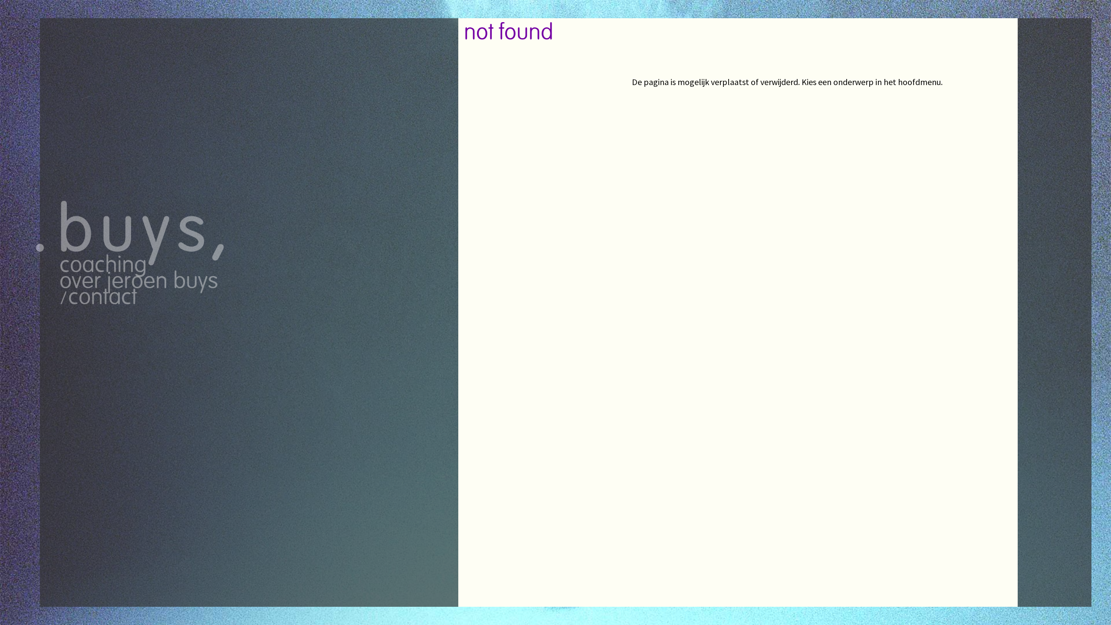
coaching (103, 266)
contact (102, 298)
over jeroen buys (138, 282)
